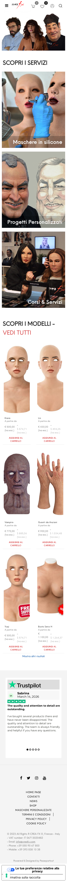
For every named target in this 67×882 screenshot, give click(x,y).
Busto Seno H (45, 626)
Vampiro (9, 522)
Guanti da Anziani (47, 522)
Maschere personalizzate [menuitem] (33, 810)
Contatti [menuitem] (33, 796)
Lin (39, 418)
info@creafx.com (25, 841)
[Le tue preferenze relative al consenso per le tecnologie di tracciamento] (6, 875)
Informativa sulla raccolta (22, 877)
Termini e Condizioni (36, 814)
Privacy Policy (36, 819)
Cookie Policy (36, 823)
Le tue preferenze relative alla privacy (37, 869)
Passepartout (47, 860)
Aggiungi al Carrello (16, 439)
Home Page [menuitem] (33, 792)
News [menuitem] (33, 801)
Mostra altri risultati (33, 656)
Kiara (7, 418)
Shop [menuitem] (34, 805)
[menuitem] (17, 814)
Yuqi (7, 626)
